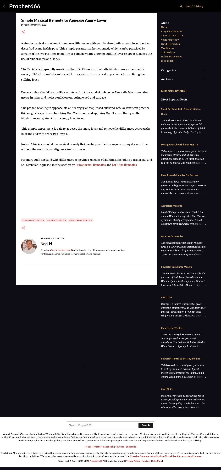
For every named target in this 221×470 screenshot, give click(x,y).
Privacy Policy (132, 460)
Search (146, 425)
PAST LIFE (166, 297)
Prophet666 (24, 6)
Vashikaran (167, 48)
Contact (146, 460)
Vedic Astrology (170, 39)
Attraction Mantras (171, 206)
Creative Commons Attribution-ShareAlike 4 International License (165, 456)
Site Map (157, 460)
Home (164, 27)
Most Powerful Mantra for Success (179, 175)
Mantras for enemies (172, 236)
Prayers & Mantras (171, 31)
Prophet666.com (61, 250)
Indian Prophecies (171, 56)
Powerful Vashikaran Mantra (176, 267)
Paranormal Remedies (91, 164)
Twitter (97, 446)
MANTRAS (166, 389)
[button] (23, 32)
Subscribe (131, 446)
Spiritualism (168, 52)
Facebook (108, 446)
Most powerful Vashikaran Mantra (179, 144)
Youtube (119, 446)
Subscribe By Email (174, 90)
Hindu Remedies (170, 44)
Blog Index (167, 60)
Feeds (88, 446)
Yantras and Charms (172, 35)
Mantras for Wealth (171, 328)
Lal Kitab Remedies (124, 164)
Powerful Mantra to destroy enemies (180, 358)
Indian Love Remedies (33, 220)
